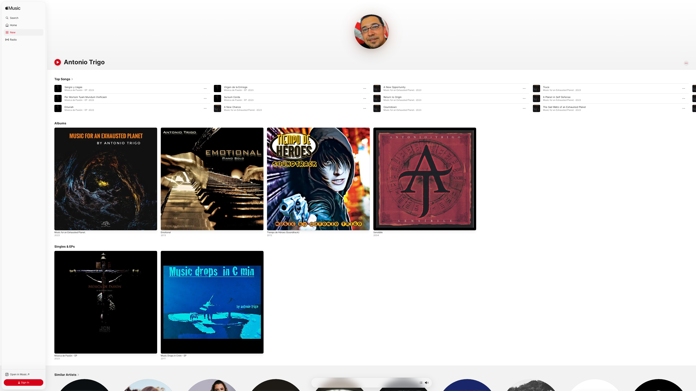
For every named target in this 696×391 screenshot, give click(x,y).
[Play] (57, 62)
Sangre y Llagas (73, 87)
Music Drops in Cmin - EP (175, 252)
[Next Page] (692, 98)
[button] (23, 18)
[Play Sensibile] (378, 225)
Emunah (69, 107)
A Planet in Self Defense (557, 97)
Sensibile (378, 129)
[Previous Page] (50, 98)
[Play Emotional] (165, 225)
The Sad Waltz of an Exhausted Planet (564, 107)
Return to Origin (393, 97)
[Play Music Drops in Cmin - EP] (165, 349)
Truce (546, 87)
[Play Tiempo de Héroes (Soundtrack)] (271, 225)
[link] (63, 79)
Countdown (390, 107)
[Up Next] (421, 382)
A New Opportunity (394, 87)
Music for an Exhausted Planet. (72, 129)
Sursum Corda (232, 97)
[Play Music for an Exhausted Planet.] (59, 225)
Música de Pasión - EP (67, 252)
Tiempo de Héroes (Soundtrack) (285, 129)
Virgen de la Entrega (235, 87)
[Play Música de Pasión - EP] (59, 349)
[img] (12, 8)
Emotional (166, 129)
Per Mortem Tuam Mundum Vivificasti (86, 97)
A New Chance (232, 107)
